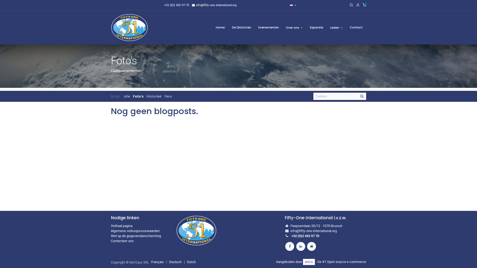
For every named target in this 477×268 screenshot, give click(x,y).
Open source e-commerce (346, 262)
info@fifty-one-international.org (216, 5)
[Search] (351, 5)
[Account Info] (358, 5)
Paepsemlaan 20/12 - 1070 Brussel (316, 226)
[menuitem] (220, 27)
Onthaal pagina (121, 226)
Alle (127, 96)
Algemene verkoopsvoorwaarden (135, 231)
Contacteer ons (122, 241)
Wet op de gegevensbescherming (136, 236)
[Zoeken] (362, 96)
